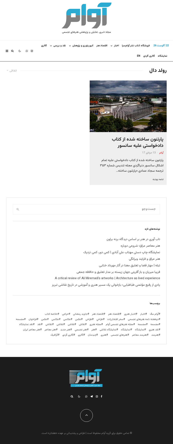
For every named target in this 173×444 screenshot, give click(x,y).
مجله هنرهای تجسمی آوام (119, 324)
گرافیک (54, 335)
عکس (44, 319)
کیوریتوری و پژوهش (82, 46)
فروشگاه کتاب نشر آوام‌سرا (136, 46)
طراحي (99, 319)
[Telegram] (91, 396)
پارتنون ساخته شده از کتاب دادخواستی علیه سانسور (138, 142)
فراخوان (32, 319)
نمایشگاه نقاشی (108, 330)
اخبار (116, 46)
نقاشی (71, 324)
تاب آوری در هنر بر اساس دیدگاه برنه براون (133, 239)
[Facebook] (101, 396)
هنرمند (155, 335)
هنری (103, 335)
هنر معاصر (50, 330)
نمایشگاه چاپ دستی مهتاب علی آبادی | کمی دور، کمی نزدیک (121, 252)
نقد (39, 324)
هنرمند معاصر (139, 335)
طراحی (88, 319)
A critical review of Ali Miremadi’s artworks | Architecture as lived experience (107, 278)
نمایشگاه (125, 330)
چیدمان (92, 335)
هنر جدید (65, 330)
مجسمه (20, 319)
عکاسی (67, 319)
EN (138, 56)
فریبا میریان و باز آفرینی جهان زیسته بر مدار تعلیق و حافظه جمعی (118, 272)
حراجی (65, 314)
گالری (44, 46)
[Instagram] (31, 51)
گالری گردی (149, 56)
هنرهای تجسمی (119, 335)
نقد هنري (154, 330)
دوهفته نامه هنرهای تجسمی (143, 319)
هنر (93, 330)
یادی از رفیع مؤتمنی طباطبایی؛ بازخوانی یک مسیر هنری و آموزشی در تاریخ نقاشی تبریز (106, 285)
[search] (18, 209)
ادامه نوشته (158, 179)
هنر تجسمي (81, 330)
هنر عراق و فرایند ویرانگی (144, 259)
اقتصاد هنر (101, 46)
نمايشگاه (162, 56)
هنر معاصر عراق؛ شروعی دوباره (140, 245)
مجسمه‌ (142, 324)
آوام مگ (154, 314)
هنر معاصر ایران (31, 330)
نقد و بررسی (59, 46)
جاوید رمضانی (80, 314)
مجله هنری (95, 324)
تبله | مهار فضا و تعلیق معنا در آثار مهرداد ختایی (129, 265)
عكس (78, 319)
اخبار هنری (130, 314)
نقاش (82, 324)
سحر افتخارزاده (115, 319)
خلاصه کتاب (51, 314)
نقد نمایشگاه (26, 324)
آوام (161, 153)
